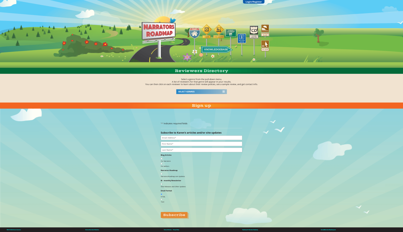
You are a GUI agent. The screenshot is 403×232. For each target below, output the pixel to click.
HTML (163, 197)
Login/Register (254, 1)
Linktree (159, 15)
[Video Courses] (218, 39)
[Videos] (206, 38)
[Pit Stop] (265, 48)
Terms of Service (168, 229)
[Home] (194, 40)
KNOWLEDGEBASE (216, 49)
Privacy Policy (176, 229)
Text (162, 202)
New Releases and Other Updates (173, 186)
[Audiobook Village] (265, 30)
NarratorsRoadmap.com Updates (173, 176)
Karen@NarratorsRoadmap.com (328, 229)
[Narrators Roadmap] (158, 36)
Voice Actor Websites (94, 229)
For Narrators (166, 161)
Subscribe (174, 215)
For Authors (165, 166)
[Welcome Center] (243, 43)
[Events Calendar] (230, 41)
